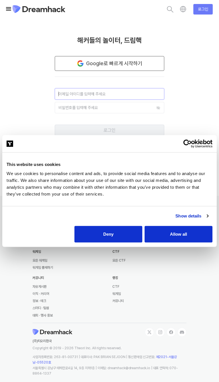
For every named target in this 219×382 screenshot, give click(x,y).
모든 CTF (119, 260)
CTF (115, 287)
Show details (188, 215)
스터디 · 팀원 (41, 308)
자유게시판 (39, 287)
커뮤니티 (117, 301)
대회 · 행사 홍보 (43, 315)
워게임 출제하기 (43, 268)
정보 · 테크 (39, 301)
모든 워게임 (40, 260)
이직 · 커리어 (41, 294)
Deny (108, 233)
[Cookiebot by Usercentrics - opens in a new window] (187, 143)
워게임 (116, 294)
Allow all (178, 233)
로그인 (203, 9)
